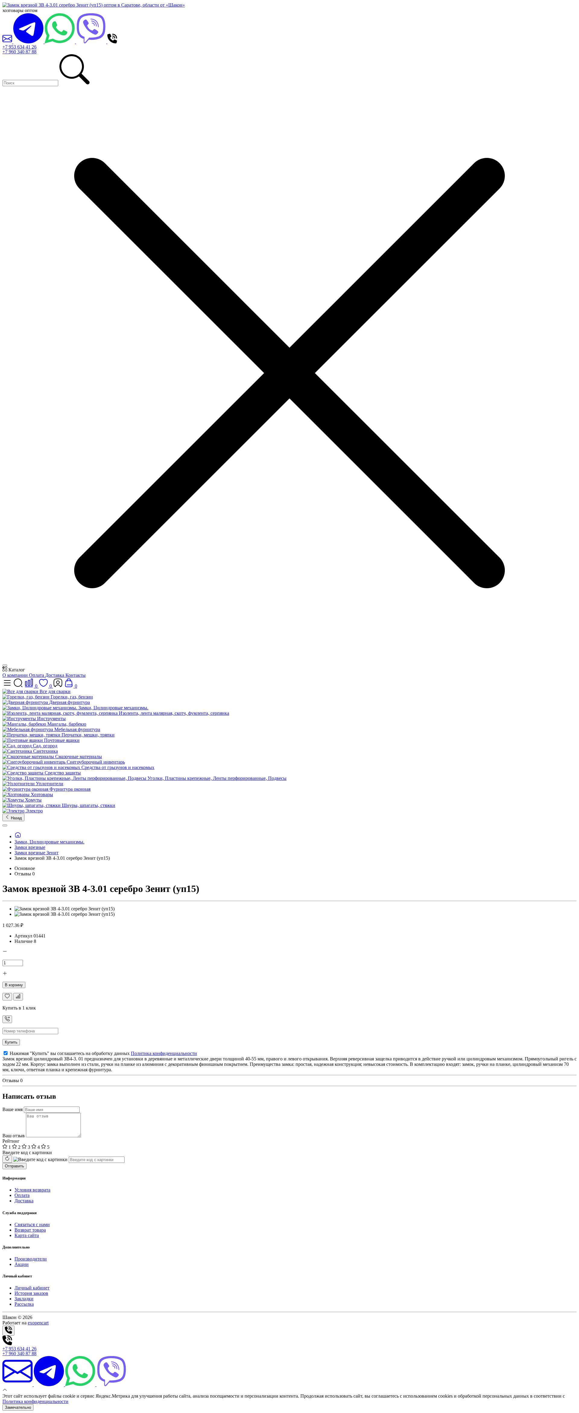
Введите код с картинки (27, 1152)
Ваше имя (12, 1109)
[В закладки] (7, 996)
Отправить (14, 1166)
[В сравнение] (18, 996)
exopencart (38, 1322)
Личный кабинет (31, 1287)
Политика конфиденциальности (164, 1053)
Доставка (55, 675)
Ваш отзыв (13, 1135)
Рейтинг (11, 1141)
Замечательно (18, 1407)
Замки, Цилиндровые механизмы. (49, 841)
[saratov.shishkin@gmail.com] (7, 41)
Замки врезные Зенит (36, 852)
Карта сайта (26, 1235)
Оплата (37, 675)
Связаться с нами (32, 1224)
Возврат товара (30, 1229)
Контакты (75, 675)
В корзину (14, 985)
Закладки (23, 1298)
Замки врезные (29, 847)
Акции (21, 1264)
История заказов (31, 1293)
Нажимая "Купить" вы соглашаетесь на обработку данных (102, 1053)
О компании (15, 675)
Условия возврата (32, 1189)
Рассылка (24, 1304)
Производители (30, 1258)
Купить (11, 1042)
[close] (4, 665)
